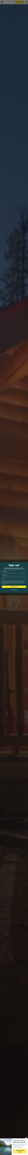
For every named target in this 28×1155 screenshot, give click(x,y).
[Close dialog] (26, 563)
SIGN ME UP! (14, 586)
